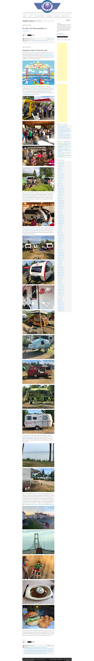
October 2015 (61, 240)
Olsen (59, 149)
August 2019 (60, 179)
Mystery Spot (26, 502)
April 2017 (60, 212)
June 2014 (60, 263)
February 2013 (61, 286)
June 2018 (60, 197)
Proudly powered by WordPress (55, 659)
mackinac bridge (32, 650)
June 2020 (60, 171)
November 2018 (61, 191)
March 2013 (60, 284)
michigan (45, 651)
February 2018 (61, 200)
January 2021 (61, 169)
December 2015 (61, 237)
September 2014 (61, 258)
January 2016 (61, 235)
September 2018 (61, 194)
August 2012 (60, 295)
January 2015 (61, 252)
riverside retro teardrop (39, 40)
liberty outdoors (35, 648)
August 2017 (60, 208)
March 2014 (60, 266)
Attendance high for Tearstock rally (34, 50)
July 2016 (60, 226)
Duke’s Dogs (35, 88)
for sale (29, 40)
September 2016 (61, 223)
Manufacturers (39, 15)
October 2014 (61, 257)
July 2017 (60, 209)
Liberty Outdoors (48, 54)
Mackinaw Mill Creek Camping (48, 55)
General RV (45, 91)
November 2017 (61, 203)
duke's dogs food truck (39, 647)
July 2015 (60, 244)
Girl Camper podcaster (30, 194)
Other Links (65, 15)
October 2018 (61, 192)
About (30, 15)
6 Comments (51, 38)
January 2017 (61, 217)
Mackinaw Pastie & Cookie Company (37, 504)
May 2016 (60, 229)
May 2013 (60, 281)
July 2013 (60, 278)
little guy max (40, 648)
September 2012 (61, 293)
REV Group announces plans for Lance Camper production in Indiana (64, 131)
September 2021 (61, 166)
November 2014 (61, 255)
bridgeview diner (31, 647)
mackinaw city (44, 650)
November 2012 (61, 290)
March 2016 (60, 232)
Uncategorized (31, 38)
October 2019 (61, 177)
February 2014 (61, 267)
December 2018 (61, 189)
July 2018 (60, 195)
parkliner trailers (30, 653)
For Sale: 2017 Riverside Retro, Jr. (34, 28)
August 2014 (60, 260)
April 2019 (60, 183)
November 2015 (61, 238)
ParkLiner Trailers (30, 229)
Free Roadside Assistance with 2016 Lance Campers (64, 150)
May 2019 (60, 182)
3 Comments (51, 645)
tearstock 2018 (44, 653)
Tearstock (31, 52)
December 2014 (61, 254)
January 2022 (61, 165)
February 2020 (61, 174)
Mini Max (29, 94)
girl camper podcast (28, 648)
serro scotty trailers (37, 653)
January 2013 (61, 287)
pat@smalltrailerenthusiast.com (61, 34)
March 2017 (60, 214)
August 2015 (60, 243)
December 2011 (61, 306)
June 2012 (60, 298)
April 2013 (60, 283)
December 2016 (61, 218)
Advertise (49, 15)
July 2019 (60, 180)
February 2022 (61, 163)
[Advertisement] (62, 62)
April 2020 (60, 172)
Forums (57, 15)
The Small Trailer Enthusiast (29, 659)
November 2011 (61, 307)
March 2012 (60, 301)
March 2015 (60, 249)
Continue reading (26, 30)
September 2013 (61, 275)
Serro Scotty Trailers (40, 229)
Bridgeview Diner (50, 504)
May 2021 (60, 168)
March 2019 (60, 185)
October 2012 (61, 292)
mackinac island (38, 650)
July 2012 (60, 296)
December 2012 (61, 289)
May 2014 (60, 264)
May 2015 (60, 246)
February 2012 (61, 303)
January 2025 (61, 162)
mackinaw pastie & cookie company (36, 651)
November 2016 (61, 220)
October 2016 (61, 221)
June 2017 (60, 211)
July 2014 (60, 261)
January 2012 (61, 304)
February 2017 (61, 215)
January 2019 (61, 188)
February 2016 (61, 234)
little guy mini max (47, 648)
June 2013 (60, 280)
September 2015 (61, 241)
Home (25, 15)
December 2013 (61, 270)
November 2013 (61, 272)
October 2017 (61, 205)
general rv (45, 647)
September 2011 (61, 310)
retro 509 (33, 40)
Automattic (68, 660)
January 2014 (61, 269)
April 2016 (60, 231)
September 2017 (61, 206)
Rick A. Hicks (61, 152)
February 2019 (61, 186)
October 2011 (61, 309)
